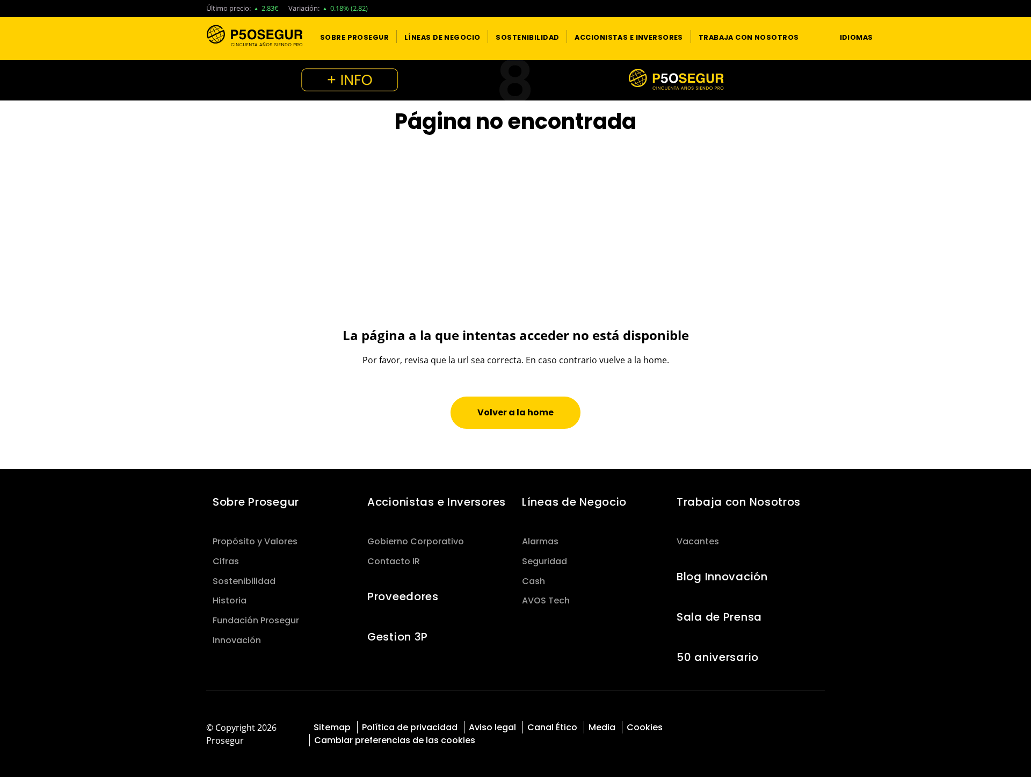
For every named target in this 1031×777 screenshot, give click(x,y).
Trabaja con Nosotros (739, 501)
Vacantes (698, 541)
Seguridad (544, 561)
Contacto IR (393, 561)
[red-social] (778, 726)
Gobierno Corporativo (415, 541)
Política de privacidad (410, 727)
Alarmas (540, 541)
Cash (533, 581)
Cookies (645, 727)
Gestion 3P (397, 636)
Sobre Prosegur (256, 501)
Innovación (237, 640)
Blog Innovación (722, 576)
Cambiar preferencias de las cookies (394, 740)
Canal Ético (552, 727)
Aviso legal (492, 727)
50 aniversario (718, 657)
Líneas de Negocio (574, 501)
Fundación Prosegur (256, 620)
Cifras (226, 561)
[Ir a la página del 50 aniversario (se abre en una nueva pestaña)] (515, 80)
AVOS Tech (546, 600)
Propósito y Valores (255, 541)
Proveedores (403, 596)
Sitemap (332, 727)
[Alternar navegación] (811, 37)
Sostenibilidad (244, 581)
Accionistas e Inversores (436, 501)
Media (602, 727)
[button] (354, 36)
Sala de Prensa (719, 616)
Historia (229, 600)
